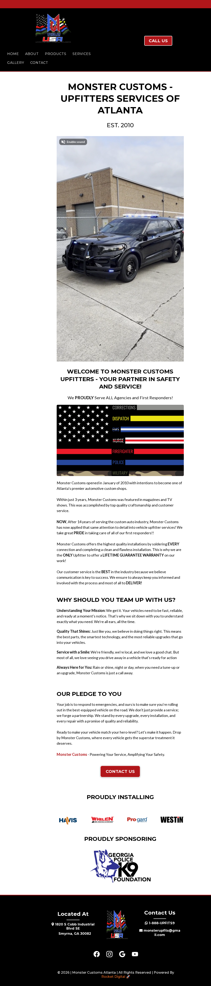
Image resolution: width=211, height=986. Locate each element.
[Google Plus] (122, 954)
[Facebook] (96, 954)
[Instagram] (109, 954)
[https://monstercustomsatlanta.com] (52, 28)
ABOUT (32, 54)
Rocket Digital (113, 977)
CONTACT (39, 63)
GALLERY (15, 63)
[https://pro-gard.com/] (137, 819)
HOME (13, 54)
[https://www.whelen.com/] (102, 819)
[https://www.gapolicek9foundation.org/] (120, 866)
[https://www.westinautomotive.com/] (172, 819)
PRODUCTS (55, 54)
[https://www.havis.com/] (68, 820)
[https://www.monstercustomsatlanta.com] (117, 925)
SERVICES (82, 54)
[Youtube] (135, 954)
